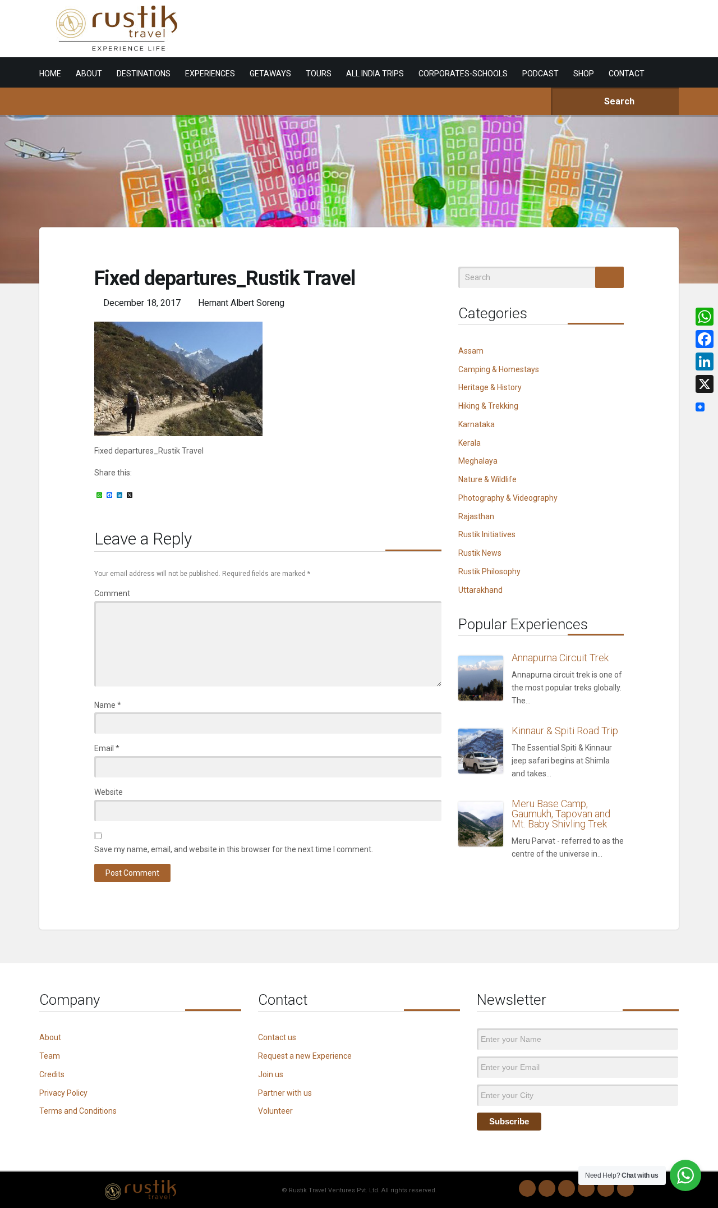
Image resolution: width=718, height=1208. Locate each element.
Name (107, 705)
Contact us (277, 1037)
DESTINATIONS (144, 73)
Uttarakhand (480, 589)
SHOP (583, 73)
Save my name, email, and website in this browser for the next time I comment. (233, 849)
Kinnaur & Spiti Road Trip (565, 730)
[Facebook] (566, 1188)
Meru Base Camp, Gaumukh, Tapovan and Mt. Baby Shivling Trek (561, 814)
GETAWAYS (270, 73)
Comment (112, 593)
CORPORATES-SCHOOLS (463, 73)
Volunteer (275, 1110)
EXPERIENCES (210, 73)
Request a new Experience (305, 1055)
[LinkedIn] (586, 1188)
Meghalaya (478, 460)
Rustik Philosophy (489, 571)
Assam (471, 350)
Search (618, 101)
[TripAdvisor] (625, 1188)
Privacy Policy (63, 1092)
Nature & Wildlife (487, 479)
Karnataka (476, 424)
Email (106, 748)
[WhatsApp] (527, 1188)
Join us (270, 1074)
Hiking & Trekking (488, 405)
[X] (704, 384)
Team (49, 1055)
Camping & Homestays (498, 369)
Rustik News (479, 552)
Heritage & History (490, 387)
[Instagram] (546, 1188)
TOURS (319, 73)
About (50, 1037)
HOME (50, 73)
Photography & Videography (508, 497)
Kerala (469, 442)
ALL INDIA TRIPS (375, 73)
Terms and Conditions (78, 1110)
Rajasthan (476, 516)
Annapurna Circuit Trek (560, 658)
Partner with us (285, 1092)
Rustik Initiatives (487, 534)
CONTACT (627, 73)
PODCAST (540, 73)
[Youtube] (605, 1188)
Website (108, 792)
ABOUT (89, 73)
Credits (52, 1074)
